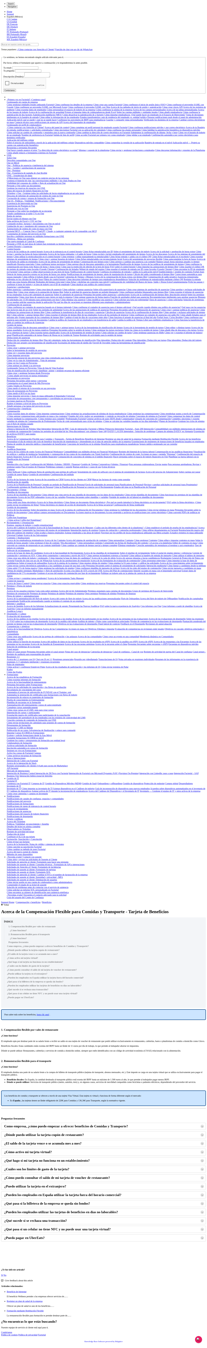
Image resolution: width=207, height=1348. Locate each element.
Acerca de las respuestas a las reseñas (55, 619)
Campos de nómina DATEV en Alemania (174, 431)
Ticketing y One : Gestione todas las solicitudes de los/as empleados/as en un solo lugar (45, 193)
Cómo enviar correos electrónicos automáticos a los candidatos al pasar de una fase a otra (46, 565)
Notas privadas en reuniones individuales (136, 659)
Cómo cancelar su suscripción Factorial (24, 847)
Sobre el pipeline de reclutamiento (135, 553)
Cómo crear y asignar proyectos (21, 348)
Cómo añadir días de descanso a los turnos (178, 330)
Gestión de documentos (17, 507)
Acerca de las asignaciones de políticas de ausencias (86, 310)
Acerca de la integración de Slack (21, 763)
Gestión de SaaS (89, 783)
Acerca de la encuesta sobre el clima (111, 644)
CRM (9, 477)
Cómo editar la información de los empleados (59, 117)
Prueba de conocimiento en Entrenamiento (25, 700)
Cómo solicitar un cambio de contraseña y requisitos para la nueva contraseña (41, 132)
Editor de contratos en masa (184, 543)
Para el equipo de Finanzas (33, 467)
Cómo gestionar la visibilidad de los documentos (125, 510)
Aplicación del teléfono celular (20, 140)
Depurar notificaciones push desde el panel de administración (174, 117)
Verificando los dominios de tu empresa (161, 120)
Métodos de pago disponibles (20, 854)
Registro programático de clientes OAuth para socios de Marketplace (37, 766)
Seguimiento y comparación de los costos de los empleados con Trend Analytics (73, 454)
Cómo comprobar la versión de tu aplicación (124, 142)
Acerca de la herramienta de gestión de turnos (143, 327)
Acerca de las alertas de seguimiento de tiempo (59, 261)
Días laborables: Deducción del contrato (114, 340)
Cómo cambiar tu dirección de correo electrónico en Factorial (103, 132)
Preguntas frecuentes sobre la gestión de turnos (70, 330)
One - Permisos (13, 170)
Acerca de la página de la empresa (62, 563)
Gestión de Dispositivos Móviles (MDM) (63, 783)
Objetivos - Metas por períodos (20, 239)
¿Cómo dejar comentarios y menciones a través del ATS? (60, 555)
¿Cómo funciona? (18, 930)
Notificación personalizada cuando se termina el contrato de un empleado (51, 601)
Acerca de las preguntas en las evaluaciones (128, 619)
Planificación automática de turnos (27, 335)
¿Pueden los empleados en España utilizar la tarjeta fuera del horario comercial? (45, 977)
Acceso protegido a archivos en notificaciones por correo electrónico (136, 512)
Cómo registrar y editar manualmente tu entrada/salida (85, 256)
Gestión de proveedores (39, 474)
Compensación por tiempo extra (94, 261)
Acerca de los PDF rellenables (31, 497)
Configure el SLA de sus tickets (21, 836)
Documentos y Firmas (16, 489)
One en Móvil (13, 163)
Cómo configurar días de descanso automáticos (27, 327)
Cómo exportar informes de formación (24, 679)
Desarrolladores (186, 783)
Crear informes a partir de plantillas (177, 606)
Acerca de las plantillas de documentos (24, 495)
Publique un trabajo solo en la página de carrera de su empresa (128, 573)
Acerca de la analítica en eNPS (124, 641)
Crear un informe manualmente (29, 609)
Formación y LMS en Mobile (20, 728)
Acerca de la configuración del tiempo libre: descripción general (158, 294)
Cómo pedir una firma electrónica (21, 502)
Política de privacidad (27, 1335)
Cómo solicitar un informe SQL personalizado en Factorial (33, 890)
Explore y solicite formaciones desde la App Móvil (29, 735)
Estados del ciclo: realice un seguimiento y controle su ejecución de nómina (101, 416)
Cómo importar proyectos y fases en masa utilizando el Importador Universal (41, 396)
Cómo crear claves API (172, 107)
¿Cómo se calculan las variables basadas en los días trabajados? (131, 421)
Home (9, 11)
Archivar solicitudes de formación (22, 745)
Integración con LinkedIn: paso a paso (156, 773)
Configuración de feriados (67, 269)
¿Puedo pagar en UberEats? (20, 997)
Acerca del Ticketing (16, 821)
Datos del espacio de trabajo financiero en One (27, 191)
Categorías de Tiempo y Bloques (79, 277)
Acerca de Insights (15, 606)
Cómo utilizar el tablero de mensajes (188, 555)
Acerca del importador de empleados (79, 122)
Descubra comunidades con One (21, 160)
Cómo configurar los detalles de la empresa (73, 104)
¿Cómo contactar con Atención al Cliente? (36, 49)
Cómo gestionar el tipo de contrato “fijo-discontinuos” (53, 543)
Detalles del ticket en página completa (23, 826)
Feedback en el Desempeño (133, 624)
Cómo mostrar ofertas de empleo (92, 563)
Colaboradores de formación (19, 743)
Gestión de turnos (14, 325)
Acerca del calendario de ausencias (37, 294)
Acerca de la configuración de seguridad (46, 112)
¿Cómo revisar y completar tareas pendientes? (27, 578)
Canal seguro (12, 649)
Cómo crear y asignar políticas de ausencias (179, 310)
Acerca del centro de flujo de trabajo (65, 598)
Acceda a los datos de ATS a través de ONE (83, 571)
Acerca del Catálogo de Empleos (21, 527)
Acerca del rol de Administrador (73, 591)
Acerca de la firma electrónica (50, 502)
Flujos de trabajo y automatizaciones (23, 596)
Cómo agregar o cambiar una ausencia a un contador (132, 261)
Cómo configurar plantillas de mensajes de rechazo (97, 568)
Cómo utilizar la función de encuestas (23, 641)
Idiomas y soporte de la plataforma (94, 150)
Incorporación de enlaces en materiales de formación (30, 697)
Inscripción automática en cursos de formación (27, 748)
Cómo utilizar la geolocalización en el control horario (36, 256)
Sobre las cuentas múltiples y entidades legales (137, 112)
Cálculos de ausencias (115, 312)
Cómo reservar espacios (40, 583)
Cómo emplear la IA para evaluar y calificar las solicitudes (133, 563)
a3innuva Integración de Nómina (21, 429)
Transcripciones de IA (108, 659)
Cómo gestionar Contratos (145, 540)
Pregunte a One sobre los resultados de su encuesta (29, 211)
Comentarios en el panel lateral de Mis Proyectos (28, 383)
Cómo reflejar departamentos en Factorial (160, 530)
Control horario (13, 249)
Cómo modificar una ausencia (99, 299)
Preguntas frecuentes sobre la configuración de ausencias (135, 310)
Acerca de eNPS (145, 641)
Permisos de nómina (108, 593)
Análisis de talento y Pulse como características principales (104, 621)
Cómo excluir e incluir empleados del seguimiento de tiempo (118, 254)
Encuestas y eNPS (15, 639)
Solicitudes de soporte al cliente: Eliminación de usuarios (32, 880)
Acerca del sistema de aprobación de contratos (86, 540)
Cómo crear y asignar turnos (61, 327)
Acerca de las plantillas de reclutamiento (101, 553)
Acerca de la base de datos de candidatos (25, 553)
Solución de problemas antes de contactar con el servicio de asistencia (37, 887)
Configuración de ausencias (19, 305)
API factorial (12, 768)
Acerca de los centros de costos (20, 451)
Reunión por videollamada (86, 659)
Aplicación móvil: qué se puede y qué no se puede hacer (32, 120)
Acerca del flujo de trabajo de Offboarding (159, 598)
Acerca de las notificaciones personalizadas (101, 598)
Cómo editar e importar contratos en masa (176, 540)
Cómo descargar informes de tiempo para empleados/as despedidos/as (97, 279)
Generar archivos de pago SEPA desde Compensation (110, 419)
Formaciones (12, 674)
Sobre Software (14, 472)
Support (10, 14)
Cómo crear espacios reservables (65, 583)
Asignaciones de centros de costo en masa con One (29, 229)
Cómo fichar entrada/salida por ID (98, 251)
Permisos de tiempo (38, 593)
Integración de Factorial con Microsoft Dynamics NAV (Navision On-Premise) (104, 773)
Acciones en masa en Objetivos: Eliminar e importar (91, 629)
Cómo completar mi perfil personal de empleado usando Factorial (98, 127)
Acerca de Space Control (18, 583)
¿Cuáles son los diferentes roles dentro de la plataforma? (118, 527)
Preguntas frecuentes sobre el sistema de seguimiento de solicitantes (116, 565)
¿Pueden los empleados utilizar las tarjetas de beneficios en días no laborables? (44, 985)
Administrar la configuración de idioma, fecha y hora (154, 132)
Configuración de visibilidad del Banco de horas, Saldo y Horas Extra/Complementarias (149, 282)
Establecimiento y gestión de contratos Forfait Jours (181, 272)
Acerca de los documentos (18, 510)
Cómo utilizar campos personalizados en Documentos (51, 512)
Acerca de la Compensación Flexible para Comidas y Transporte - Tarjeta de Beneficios (45, 439)
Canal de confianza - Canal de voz (128, 652)
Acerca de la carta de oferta (103, 558)
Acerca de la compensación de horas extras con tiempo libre (120, 277)
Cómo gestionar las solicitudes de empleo (56, 568)
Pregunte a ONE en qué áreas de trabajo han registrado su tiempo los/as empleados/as (45, 244)
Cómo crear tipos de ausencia (48, 289)
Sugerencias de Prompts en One (21, 206)
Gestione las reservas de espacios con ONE (26, 188)
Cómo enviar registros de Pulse (114, 667)
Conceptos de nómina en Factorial (151, 416)
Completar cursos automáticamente (22, 707)
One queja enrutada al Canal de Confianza (25, 241)
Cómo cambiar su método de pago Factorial (26, 849)
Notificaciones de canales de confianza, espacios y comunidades (35, 798)
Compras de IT (37, 783)
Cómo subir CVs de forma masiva (22, 568)
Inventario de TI (14, 788)
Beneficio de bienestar (95, 439)
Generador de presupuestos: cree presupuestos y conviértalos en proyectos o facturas (44, 398)
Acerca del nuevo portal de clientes (22, 852)
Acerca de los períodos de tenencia (112, 315)
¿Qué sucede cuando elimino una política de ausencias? (156, 307)
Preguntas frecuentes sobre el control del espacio (127, 583)
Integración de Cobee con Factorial (22, 760)
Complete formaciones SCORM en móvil (25, 738)
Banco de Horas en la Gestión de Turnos (61, 335)
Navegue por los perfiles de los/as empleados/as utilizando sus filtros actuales (135, 533)
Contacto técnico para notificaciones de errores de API (39, 122)
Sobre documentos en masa (43, 510)
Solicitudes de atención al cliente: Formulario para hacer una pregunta (37, 862)
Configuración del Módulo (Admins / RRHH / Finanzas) (55, 464)
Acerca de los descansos (156, 254)
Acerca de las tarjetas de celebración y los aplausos (54, 636)
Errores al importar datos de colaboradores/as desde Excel (90, 112)
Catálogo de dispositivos (20, 791)
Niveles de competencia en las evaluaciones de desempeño (156, 621)
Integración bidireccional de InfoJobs (36, 776)
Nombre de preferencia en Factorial (37, 135)
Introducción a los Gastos (18, 464)
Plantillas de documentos (18, 492)
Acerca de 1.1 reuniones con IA (21, 659)
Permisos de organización (18, 593)
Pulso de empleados (15, 664)
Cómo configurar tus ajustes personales (123, 130)
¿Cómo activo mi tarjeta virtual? (22, 958)
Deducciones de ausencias (18, 337)
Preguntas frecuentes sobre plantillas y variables (87, 497)
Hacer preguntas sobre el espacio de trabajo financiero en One (140, 457)
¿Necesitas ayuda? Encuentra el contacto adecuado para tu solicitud (36, 895)
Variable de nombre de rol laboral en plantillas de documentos (136, 497)
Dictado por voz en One (17, 208)
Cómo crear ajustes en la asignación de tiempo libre (40, 292)
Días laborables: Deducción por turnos (150, 340)
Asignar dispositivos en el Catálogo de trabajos (73, 788)
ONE (9, 155)
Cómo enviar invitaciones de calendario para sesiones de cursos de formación (41, 722)
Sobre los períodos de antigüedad (48, 310)
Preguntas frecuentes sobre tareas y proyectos (27, 381)
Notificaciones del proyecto (19, 801)
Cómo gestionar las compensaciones (143, 413)
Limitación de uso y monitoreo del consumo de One (30, 226)
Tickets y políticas (15, 819)
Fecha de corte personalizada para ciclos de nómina (79, 421)
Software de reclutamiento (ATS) (21, 550)
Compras (11, 469)
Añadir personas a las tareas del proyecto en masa (29, 406)
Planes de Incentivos (168, 421)
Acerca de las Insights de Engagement (47, 644)
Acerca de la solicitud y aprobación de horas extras (172, 251)
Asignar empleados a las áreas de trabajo (82, 533)
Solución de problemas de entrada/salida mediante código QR (155, 279)
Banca (25, 474)
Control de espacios (15, 581)
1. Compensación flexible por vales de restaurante (32, 926)
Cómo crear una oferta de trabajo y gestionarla (27, 558)
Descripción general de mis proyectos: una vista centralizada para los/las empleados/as (45, 358)
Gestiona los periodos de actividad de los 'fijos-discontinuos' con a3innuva (65, 431)
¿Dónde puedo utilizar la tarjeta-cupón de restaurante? (33, 950)
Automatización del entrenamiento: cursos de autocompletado (34, 705)
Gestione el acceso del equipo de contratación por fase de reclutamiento (68, 573)
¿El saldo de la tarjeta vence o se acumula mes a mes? (32, 954)
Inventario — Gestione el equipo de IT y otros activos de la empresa (170, 791)
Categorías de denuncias (101, 652)
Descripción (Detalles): (13, 76)
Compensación (13, 411)
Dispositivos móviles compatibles (89, 142)
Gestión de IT (13, 778)
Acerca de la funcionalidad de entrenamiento (26, 682)
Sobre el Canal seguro (16, 652)
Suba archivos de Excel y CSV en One (24, 221)
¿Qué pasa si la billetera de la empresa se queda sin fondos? (35, 981)
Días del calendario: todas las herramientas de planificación (70, 340)
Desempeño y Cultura (16, 614)
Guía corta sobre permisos (46, 591)
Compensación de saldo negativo (162, 277)
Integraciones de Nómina (18, 426)
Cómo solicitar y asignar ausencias (77, 289)
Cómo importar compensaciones (50, 413)
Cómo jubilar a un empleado (138, 135)
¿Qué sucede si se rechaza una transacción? (27, 989)
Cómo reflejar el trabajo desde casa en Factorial (43, 277)
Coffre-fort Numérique (17, 517)
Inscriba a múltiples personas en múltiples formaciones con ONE (35, 236)
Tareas (10, 576)
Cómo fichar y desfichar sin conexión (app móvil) (87, 282)
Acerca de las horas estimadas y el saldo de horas (69, 254)
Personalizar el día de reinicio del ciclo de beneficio (29, 441)
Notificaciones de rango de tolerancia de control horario (31, 806)
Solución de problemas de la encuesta (23, 647)
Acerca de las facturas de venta (20, 479)
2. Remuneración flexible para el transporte (29, 934)
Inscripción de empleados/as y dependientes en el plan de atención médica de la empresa (92, 441)
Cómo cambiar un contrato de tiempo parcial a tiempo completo (89, 545)
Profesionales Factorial (76, 419)
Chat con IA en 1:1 (43, 659)
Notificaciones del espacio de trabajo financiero (28, 814)
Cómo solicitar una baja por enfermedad (131, 299)
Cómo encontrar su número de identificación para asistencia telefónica (38, 892)
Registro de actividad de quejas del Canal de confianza (168, 652)
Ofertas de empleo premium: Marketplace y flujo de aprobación (35, 571)
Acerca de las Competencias (55, 629)
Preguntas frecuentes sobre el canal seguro (45, 652)
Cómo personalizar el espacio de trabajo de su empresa (71, 109)
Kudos (10, 669)
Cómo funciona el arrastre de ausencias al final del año (132, 317)
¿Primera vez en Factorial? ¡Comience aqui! (26, 99)
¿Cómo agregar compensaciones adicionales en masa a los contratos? (37, 416)
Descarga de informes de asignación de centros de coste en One (35, 196)
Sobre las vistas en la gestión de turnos (141, 330)
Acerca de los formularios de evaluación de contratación (115, 560)
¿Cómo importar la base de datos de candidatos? (69, 558)
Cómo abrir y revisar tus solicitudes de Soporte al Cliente (32, 859)
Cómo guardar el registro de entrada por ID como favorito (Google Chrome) (138, 269)
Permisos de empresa (75, 593)
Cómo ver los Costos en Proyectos (22, 363)
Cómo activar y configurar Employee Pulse (26, 667)
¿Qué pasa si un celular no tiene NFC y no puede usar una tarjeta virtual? (42, 993)
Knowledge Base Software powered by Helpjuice (103, 1341)
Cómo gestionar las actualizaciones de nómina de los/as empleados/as (95, 413)
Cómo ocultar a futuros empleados (49, 533)
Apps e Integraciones (16, 758)
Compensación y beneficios (19, 408)
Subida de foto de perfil (63, 135)
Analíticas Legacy (15, 611)
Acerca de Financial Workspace (49, 451)
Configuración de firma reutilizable (128, 505)
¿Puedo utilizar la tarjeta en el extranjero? (27, 974)
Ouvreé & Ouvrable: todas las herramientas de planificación (118, 343)
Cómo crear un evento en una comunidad (121, 636)
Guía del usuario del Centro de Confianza (25, 897)
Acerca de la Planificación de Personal (24, 484)
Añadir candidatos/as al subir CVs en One (25, 213)
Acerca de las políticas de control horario (25, 251)
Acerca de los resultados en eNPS (95, 641)
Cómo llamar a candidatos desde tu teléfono (186, 565)
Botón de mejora (14, 216)
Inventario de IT (14, 786)
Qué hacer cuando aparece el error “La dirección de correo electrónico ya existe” (42, 150)
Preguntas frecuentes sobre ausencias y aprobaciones (106, 294)
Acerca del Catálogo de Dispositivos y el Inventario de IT (113, 791)
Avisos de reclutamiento (17, 809)
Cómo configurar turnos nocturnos (50, 264)
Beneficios (11, 436)
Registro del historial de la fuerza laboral (137, 451)
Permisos (11, 588)
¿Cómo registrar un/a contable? (51, 419)
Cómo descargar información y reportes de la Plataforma (180, 150)
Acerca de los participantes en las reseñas (91, 619)
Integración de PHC (60, 429)
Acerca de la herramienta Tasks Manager (66, 578)
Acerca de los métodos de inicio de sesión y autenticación (136, 107)
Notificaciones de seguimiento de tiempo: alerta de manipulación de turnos (100, 274)
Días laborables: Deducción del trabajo (184, 340)
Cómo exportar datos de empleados (30, 109)
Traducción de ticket (16, 834)
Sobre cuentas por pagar (189, 472)
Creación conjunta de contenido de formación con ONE (31, 720)
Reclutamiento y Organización (20, 522)
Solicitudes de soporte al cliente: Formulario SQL (29, 872)
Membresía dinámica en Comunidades (157, 636)
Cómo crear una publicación (19, 636)
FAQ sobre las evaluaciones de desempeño (29, 621)
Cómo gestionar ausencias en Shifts (148, 332)
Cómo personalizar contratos (90, 543)
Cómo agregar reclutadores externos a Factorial (107, 555)
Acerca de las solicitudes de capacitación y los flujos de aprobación (36, 687)
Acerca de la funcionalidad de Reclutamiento (63, 553)
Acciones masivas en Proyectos (21, 401)
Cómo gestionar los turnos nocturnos (107, 330)
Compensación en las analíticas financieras (174, 451)
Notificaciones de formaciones (20, 804)
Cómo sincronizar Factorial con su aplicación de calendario (79, 130)
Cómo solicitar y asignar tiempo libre (27, 315)
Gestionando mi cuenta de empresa (22, 102)
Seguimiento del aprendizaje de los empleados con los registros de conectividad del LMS (46, 717)
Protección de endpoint (154, 783)
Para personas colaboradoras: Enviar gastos (148, 464)
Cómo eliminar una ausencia (72, 299)
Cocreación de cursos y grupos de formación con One (30, 198)
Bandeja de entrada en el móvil (158, 142)
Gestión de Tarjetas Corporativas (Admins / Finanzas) (104, 464)
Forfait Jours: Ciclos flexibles (170, 317)
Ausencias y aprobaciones (18, 287)
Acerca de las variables (55, 497)
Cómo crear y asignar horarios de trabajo (56, 259)
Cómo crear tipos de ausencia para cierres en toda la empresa (46, 297)
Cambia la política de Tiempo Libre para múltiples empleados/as (145, 320)
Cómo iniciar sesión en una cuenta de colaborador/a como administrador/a (39, 882)
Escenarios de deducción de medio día (75, 343)
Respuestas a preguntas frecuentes (22, 147)
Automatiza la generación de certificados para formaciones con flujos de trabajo (42, 695)
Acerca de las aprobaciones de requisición (71, 560)
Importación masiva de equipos (84, 530)
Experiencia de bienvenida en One (22, 203)
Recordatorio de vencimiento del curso (24, 690)
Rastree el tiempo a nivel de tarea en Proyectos (27, 403)
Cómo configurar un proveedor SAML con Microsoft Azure (40, 107)
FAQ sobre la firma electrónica (180, 502)
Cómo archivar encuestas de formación (24, 755)
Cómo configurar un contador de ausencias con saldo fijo (154, 315)
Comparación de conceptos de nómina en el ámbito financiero (85, 457)
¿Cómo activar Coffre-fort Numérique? (24, 520)
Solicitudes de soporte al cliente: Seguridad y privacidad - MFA (35, 877)
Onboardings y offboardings (109, 783)
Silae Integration (43, 429)
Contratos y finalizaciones (18, 538)
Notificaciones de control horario (84, 272)
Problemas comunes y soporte (59, 467)
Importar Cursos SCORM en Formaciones (25, 733)
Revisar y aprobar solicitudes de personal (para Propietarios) (170, 484)
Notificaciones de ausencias (19, 811)
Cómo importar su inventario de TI (37, 788)
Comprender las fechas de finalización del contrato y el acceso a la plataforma (137, 543)
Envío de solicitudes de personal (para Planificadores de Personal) (114, 484)
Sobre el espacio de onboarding (33, 563)
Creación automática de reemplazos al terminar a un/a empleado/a (165, 545)
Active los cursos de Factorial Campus (24, 753)
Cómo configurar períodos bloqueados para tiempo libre (143, 292)
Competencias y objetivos (18, 626)
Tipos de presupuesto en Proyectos (22, 391)
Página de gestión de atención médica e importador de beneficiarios (36, 444)
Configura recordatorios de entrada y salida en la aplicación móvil (129, 272)
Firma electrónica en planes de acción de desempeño (63, 505)
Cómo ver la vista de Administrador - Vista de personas (31, 360)
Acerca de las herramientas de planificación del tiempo (98, 327)
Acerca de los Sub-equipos (35, 535)
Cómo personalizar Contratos (120, 540)
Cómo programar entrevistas (153, 560)
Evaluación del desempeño (19, 616)
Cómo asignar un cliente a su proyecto (24, 365)
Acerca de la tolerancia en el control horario (62, 251)
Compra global (171, 783)
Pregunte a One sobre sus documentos (24, 185)
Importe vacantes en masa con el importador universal (157, 571)
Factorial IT (12, 781)
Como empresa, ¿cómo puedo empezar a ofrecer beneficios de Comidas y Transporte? (48, 946)
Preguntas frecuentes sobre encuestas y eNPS (148, 644)
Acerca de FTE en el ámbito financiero (40, 457)
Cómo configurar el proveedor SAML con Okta (89, 107)
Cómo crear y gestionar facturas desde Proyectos (28, 373)
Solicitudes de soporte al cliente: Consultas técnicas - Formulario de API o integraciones (45, 864)
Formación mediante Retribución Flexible (160, 439)
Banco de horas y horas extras (47, 267)
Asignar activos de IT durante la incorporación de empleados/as (60, 791)
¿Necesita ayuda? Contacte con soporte (24, 857)
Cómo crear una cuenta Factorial (107, 104)
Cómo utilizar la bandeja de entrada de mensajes (150, 555)
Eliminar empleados (127, 545)
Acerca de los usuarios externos (21, 591)
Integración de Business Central (21, 773)
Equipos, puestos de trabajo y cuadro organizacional (30, 525)
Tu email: (7, 68)
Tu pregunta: (9, 71)
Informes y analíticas (16, 603)
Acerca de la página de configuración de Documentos (79, 510)
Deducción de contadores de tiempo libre (25, 340)
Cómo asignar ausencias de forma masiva (91, 297)
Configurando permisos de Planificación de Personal (30, 487)
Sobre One (11, 158)
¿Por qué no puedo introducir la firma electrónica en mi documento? (136, 502)
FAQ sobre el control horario (123, 267)
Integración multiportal (156, 565)
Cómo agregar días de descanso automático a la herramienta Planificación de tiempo (103, 264)
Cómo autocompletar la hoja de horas (179, 259)
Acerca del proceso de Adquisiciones (161, 472)
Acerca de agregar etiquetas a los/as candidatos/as (138, 558)
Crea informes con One (151, 606)
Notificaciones (13, 796)
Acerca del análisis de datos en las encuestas (60, 641)
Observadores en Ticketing (19, 829)
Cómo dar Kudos (14, 672)
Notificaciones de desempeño (20, 816)
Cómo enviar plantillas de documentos (141, 495)
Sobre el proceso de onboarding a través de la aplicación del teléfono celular (40, 142)
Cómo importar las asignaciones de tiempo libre (157, 267)
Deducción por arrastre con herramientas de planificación (32, 343)
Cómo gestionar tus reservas (93, 583)
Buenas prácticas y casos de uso (87, 467)
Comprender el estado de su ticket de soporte (26, 885)
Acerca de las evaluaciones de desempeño (167, 619)
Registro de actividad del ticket (20, 831)
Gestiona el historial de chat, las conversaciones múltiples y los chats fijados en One (44, 180)
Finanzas (11, 446)
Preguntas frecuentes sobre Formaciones (24, 684)
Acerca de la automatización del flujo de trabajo (28, 598)
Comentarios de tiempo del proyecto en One (26, 234)
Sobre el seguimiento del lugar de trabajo (131, 251)
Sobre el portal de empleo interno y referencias (171, 553)
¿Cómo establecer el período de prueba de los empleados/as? (171, 527)
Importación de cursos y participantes (23, 712)
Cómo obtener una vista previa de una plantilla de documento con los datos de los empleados (83, 495)
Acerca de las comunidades (90, 636)
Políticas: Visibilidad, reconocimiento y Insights (28, 824)
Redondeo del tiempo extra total (50, 282)
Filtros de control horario (55, 279)
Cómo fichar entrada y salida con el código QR (130, 256)
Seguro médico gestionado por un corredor (158, 444)
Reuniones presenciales (63, 659)
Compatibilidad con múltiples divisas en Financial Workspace (91, 451)
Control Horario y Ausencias (19, 246)
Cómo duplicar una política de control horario (90, 284)
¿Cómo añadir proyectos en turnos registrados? (27, 375)
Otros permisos (91, 593)
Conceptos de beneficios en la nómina (84, 444)
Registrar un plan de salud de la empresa (123, 439)
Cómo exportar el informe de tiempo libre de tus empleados (70, 315)
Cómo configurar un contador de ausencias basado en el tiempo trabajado (39, 307)
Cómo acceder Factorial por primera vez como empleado (100, 135)
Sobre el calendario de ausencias (68, 294)
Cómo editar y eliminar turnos (177, 327)
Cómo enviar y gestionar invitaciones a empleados (132, 150)
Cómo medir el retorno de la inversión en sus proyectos (31, 388)
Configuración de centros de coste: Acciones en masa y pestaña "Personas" (143, 454)
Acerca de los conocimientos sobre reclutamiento (181, 563)
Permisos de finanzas (126, 593)
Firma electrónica (14, 500)
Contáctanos (6, 1332)
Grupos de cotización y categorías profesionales (120, 530)
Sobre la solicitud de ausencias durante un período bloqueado (91, 292)
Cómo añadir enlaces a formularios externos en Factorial (32, 153)
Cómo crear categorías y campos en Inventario (27, 793)
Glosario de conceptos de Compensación (153, 419)
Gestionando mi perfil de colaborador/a (24, 125)
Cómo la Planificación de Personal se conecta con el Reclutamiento (83, 487)
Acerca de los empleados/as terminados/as (25, 540)
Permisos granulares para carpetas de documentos (110, 591)
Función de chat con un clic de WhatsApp (74, 49)
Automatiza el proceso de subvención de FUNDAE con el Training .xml (39, 692)
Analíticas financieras (16, 449)
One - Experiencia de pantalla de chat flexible (27, 173)
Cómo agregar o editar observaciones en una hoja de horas (44, 272)
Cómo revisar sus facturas (18, 842)
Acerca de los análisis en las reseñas (23, 619)
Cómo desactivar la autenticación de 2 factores (83, 115)
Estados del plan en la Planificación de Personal (135, 487)
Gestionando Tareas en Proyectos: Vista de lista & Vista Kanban (35, 368)
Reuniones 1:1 (13, 657)
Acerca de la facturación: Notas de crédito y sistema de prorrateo (35, 844)
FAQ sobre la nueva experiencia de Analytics (120, 606)
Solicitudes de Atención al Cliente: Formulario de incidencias (34, 867)
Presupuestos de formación (19, 725)
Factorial (42, 1335)
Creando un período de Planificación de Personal (63, 484)
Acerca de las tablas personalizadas (181, 109)
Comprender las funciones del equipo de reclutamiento (46, 530)
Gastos (10, 462)
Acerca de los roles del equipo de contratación (140, 568)
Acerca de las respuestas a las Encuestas (171, 641)
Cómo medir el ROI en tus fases (21, 393)
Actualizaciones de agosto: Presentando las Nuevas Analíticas (72, 606)
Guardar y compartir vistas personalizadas (124, 120)
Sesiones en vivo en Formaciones (21, 750)
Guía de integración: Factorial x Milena (87, 429)
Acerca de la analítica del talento (63, 621)
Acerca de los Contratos (55, 540)
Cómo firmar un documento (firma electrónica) (84, 502)
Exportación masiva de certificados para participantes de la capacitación (38, 715)
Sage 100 (102, 431)
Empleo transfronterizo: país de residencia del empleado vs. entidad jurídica (113, 117)
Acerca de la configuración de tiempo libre (144, 312)
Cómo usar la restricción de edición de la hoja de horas (85, 267)
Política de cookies (9, 1335)
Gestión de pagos (14, 474)
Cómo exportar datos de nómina (21, 413)
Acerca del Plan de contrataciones (118, 571)
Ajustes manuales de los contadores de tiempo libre (41, 317)
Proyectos (11, 345)
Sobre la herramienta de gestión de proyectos (26, 350)
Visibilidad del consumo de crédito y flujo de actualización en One (36, 183)
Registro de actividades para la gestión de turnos (101, 335)
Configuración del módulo (62, 474)
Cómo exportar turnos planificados (44, 332)
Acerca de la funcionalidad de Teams (52, 527)
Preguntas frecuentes (18, 942)
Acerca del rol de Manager (81, 527)
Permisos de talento (56, 593)
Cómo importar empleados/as (117, 115)
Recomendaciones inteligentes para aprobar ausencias (173, 297)
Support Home (7, 902)
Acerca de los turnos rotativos (35, 330)
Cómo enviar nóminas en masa (160, 510)
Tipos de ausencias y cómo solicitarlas (166, 299)
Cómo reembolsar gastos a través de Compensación (182, 413)
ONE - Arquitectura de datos (19, 175)
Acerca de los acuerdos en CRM (49, 479)
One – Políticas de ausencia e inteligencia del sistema (30, 165)
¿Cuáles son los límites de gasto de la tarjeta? (28, 966)
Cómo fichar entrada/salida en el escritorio (170, 256)
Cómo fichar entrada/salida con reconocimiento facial (98, 259)
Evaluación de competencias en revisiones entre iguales (139, 629)
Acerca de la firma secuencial (100, 505)
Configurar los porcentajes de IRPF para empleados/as (81, 120)
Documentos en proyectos (18, 378)
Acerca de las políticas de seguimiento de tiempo (162, 264)
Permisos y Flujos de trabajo (19, 586)
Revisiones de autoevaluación (159, 624)
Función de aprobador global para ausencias (129, 297)
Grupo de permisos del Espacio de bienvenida (152, 591)
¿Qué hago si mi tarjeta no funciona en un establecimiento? (35, 962)
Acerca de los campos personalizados (149, 109)
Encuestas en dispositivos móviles (183, 644)
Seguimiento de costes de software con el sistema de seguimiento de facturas (111, 472)
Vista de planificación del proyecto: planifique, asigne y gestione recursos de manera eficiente (48, 370)
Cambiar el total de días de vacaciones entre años (86, 317)
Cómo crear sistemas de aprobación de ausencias (147, 289)
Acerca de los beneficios (190, 439)
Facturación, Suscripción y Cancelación (24, 839)
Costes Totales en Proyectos (19, 386)
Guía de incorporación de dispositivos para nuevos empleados (122, 788)
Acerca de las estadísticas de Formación (24, 677)
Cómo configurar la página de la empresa (114, 109)
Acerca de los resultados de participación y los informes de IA (72, 667)
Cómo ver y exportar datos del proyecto (24, 353)
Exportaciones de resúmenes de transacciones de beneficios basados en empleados (168, 441)
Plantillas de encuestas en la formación (24, 702)
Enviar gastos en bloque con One (21, 218)
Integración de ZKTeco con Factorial (51, 773)
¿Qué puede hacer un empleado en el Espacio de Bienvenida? (158, 115)
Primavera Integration (114, 429)
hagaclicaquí (43, 1014)
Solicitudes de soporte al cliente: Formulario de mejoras (31, 869)
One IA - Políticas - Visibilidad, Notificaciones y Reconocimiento (36, 201)
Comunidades (13, 634)
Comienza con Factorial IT (19, 783)
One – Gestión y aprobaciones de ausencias (26, 168)
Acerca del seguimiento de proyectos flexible (142, 259)
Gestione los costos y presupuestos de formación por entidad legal (36, 740)
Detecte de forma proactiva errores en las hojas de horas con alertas (36, 274)
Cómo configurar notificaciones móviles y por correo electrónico (156, 127)
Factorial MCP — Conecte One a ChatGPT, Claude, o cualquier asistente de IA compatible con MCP (52, 231)
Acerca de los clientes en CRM (78, 479)
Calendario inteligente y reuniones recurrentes (39, 662)
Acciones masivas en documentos (91, 512)
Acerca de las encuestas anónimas (80, 644)
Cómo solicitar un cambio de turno (116, 332)
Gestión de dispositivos (133, 783)
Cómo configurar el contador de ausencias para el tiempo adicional (101, 307)
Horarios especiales (25, 264)
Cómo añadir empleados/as (170, 112)
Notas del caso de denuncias (77, 652)
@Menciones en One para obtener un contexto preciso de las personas (38, 178)
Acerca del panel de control (57, 127)
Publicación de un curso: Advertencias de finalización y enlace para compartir (41, 730)
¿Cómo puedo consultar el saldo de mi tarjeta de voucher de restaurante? (42, 970)
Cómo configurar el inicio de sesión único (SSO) (144, 104)
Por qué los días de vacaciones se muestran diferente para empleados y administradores (91, 302)
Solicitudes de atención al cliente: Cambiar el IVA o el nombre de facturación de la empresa (47, 874)
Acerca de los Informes (34, 606)
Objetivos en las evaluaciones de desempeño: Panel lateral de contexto (89, 624)
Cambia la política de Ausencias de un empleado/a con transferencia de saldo (82, 320)
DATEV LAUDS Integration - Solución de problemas (131, 431)
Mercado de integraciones (18, 771)
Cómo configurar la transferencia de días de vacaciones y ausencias (75, 312)
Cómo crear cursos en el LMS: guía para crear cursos (30, 710)
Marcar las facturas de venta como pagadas (111, 479)
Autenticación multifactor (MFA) (47, 115)
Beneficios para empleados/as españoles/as (120, 444)
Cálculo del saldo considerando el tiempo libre (153, 274)
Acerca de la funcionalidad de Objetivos (24, 629)
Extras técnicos (108, 467)
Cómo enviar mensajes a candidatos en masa (181, 568)
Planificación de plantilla (18, 482)
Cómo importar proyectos (18, 355)
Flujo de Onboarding (130, 598)
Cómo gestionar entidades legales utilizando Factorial (30, 104)
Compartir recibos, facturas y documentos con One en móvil (33, 223)
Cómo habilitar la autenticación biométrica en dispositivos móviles (171, 130)
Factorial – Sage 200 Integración (139, 429)
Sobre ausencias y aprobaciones (21, 289)
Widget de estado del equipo (92, 269)
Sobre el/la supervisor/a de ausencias (109, 289)
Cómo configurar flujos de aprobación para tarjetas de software (49, 472)
